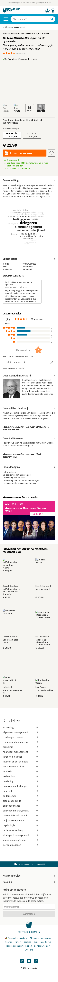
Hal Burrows (43, 33)
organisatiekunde (12, 801)
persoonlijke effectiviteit (15, 815)
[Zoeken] (51, 19)
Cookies (27, 942)
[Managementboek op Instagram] (36, 961)
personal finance (11, 805)
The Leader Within (44, 690)
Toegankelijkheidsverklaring (19, 946)
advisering (8, 727)
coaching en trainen (13, 737)
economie (8, 747)
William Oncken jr (29, 33)
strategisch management (16, 835)
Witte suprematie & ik (12, 691)
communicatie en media (15, 742)
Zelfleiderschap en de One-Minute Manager (12, 591)
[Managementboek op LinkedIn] (22, 961)
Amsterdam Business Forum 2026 (25, 509)
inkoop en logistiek (12, 756)
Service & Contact (42, 946)
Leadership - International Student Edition (42, 642)
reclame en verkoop (13, 830)
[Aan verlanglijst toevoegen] (51, 153)
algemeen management (15, 732)
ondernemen (9, 796)
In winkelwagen (21, 153)
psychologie (9, 825)
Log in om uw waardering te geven (18, 356)
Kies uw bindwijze (11, 129)
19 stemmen (21, 53)
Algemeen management (15, 27)
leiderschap (9, 776)
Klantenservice (12, 875)
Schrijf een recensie (16, 362)
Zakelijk (7, 882)
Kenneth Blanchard (11, 33)
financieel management (15, 752)
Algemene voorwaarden (40, 938)
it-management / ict (13, 766)
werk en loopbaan (12, 845)
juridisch (7, 771)
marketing (8, 781)
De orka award (42, 589)
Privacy (18, 942)
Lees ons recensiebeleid (13, 368)
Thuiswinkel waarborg (17, 938)
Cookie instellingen (42, 942)
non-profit (8, 791)
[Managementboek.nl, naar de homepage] (11, 12)
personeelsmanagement (16, 810)
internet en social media (15, 761)
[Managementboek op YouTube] (29, 961)
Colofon (8, 942)
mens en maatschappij (14, 786)
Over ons (29, 950)
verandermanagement (14, 840)
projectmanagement (13, 820)
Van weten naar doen (10, 641)
